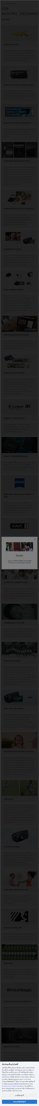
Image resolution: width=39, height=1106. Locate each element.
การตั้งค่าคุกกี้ (19, 1095)
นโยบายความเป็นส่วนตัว (12, 1086)
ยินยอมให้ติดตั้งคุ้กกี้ (19, 1102)
